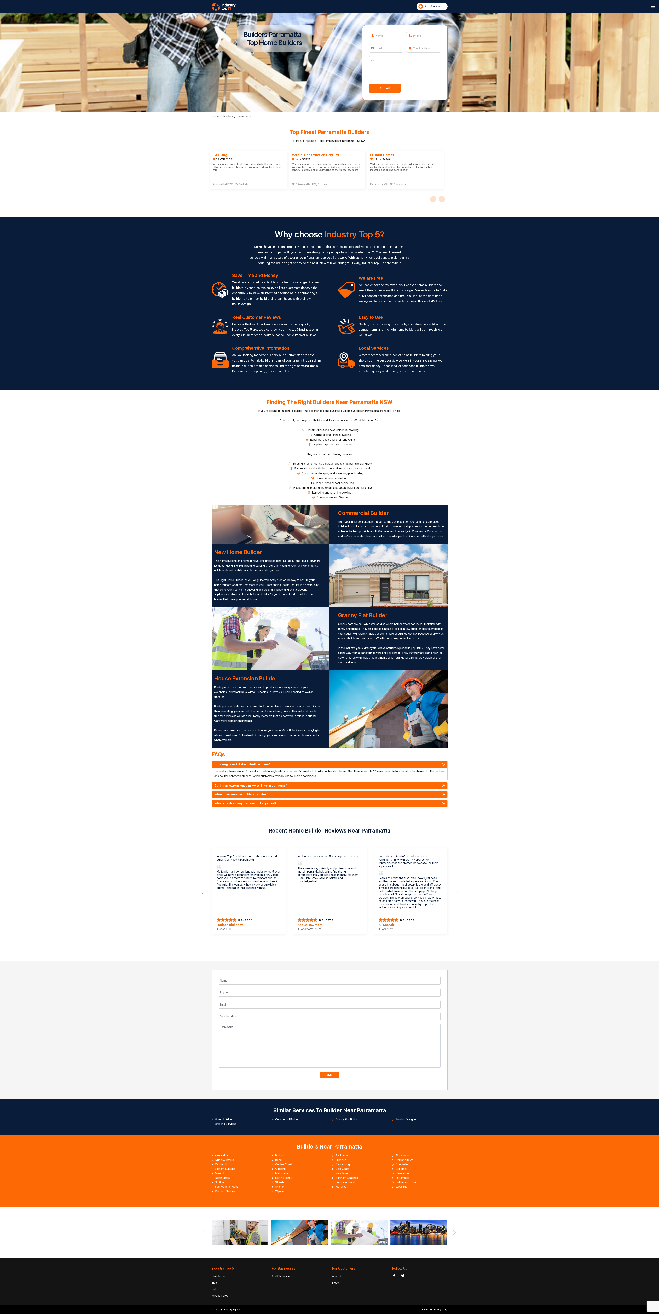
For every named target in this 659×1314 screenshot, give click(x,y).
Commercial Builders (287, 1119)
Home (215, 116)
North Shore (222, 1177)
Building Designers (407, 1119)
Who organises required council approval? (245, 803)
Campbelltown (404, 1160)
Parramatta (244, 116)
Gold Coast (342, 1168)
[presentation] (433, 199)
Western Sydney (225, 1191)
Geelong (280, 1168)
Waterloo (341, 1186)
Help (214, 1289)
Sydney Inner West (226, 1186)
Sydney (279, 1186)
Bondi (278, 1160)
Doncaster (402, 1164)
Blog (214, 1282)
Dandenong (343, 1164)
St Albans (221, 1182)
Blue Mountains (224, 1160)
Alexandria (221, 1155)
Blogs (335, 1282)
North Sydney (283, 1177)
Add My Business (282, 1276)
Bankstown (342, 1155)
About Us (337, 1276)
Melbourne (281, 1173)
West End (401, 1186)
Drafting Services (225, 1124)
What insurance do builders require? (241, 794)
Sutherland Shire (406, 1182)
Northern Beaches (347, 1177)
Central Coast (283, 1164)
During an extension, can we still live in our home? (251, 785)
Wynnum (280, 1191)
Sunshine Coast (345, 1182)
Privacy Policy (220, 1295)
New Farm (342, 1173)
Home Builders (224, 1119)
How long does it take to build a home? (242, 764)
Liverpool (401, 1168)
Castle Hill (221, 1164)
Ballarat (280, 1155)
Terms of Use (426, 1309)
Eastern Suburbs (225, 1168)
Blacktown (402, 1155)
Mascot (219, 1173)
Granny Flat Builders (348, 1119)
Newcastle (402, 1173)
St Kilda (279, 1182)
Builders (228, 116)
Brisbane (341, 1160)
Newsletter (218, 1276)
